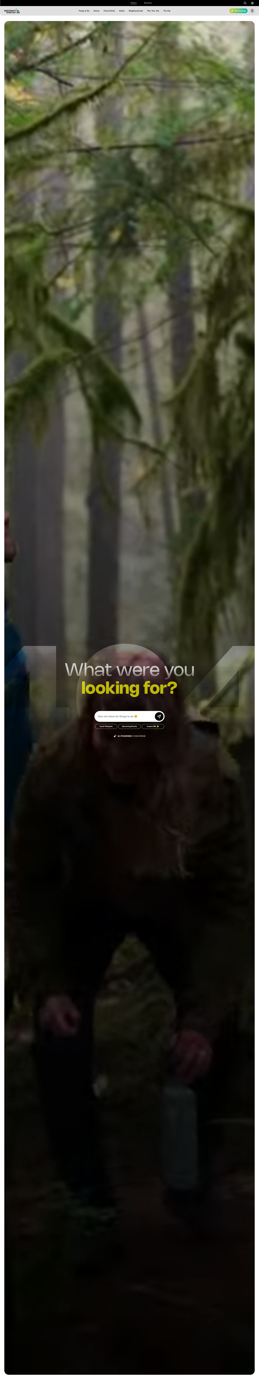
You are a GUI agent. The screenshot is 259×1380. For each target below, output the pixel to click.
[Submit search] (245, 3)
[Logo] (12, 11)
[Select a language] (252, 3)
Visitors (134, 3)
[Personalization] (252, 10)
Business (148, 3)
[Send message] (159, 716)
